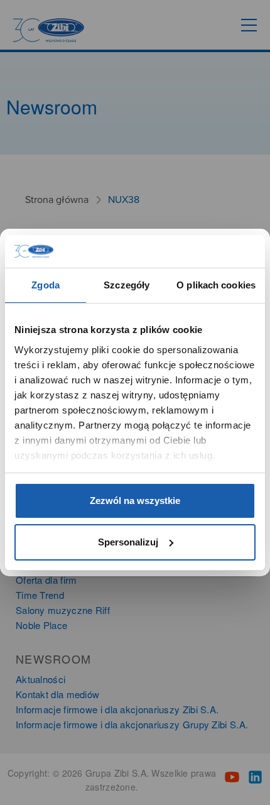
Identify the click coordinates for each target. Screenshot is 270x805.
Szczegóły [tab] (126, 285)
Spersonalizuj (128, 542)
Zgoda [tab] (45, 285)
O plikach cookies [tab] (216, 285)
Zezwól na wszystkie (135, 500)
